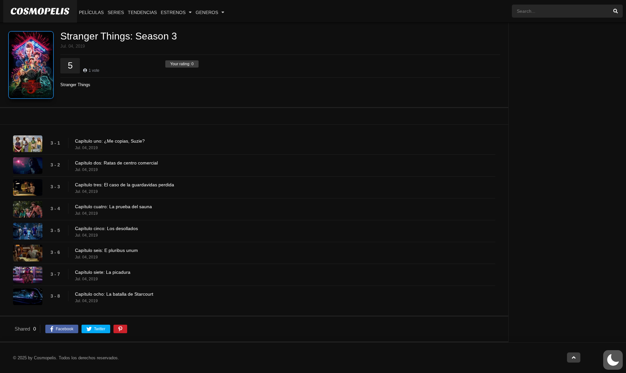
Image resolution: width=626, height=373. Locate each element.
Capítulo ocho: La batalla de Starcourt (114, 294)
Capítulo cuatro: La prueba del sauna (113, 206)
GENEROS (207, 12)
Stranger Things (75, 85)
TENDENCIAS (142, 12)
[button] (613, 360)
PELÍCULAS (91, 12)
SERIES (116, 12)
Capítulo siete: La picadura (102, 272)
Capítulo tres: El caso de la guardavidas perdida (124, 184)
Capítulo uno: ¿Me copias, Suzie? (110, 141)
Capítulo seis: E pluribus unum (106, 250)
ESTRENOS (173, 12)
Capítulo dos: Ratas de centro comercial (116, 162)
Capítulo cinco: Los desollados (106, 228)
